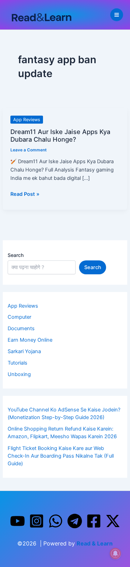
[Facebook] (93, 521)
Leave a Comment (28, 150)
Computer (19, 317)
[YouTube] (17, 521)
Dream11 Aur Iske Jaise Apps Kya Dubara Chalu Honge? (60, 135)
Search (16, 255)
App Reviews (26, 119)
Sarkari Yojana (24, 351)
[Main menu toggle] (116, 14)
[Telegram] (74, 521)
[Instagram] (36, 521)
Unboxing (19, 374)
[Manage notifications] (115, 553)
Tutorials (17, 363)
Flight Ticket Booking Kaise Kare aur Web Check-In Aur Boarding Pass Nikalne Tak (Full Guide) (61, 456)
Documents (21, 328)
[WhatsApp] (55, 521)
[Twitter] (112, 521)
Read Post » (25, 193)
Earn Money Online (30, 340)
